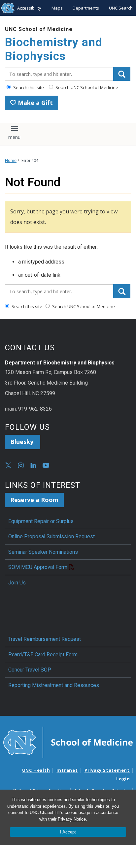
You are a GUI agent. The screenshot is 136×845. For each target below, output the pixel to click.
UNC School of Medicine (39, 29)
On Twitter (8, 465)
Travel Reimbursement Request (44, 639)
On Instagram (20, 465)
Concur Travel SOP (29, 670)
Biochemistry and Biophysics (53, 49)
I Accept (68, 831)
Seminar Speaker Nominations (43, 552)
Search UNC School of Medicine (86, 87)
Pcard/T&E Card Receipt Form (43, 654)
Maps (57, 8)
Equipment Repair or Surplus (41, 521)
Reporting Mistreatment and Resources (53, 685)
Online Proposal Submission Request (51, 536)
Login (123, 779)
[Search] (121, 74)
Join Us (17, 582)
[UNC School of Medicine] (68, 742)
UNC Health (36, 770)
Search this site (28, 87)
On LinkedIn (33, 465)
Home (11, 160)
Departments (86, 8)
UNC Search (121, 8)
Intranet (67, 770)
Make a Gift (34, 103)
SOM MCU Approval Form (37, 567)
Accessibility (29, 8)
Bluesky (22, 442)
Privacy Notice (72, 819)
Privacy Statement (107, 770)
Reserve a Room (34, 500)
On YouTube (46, 465)
